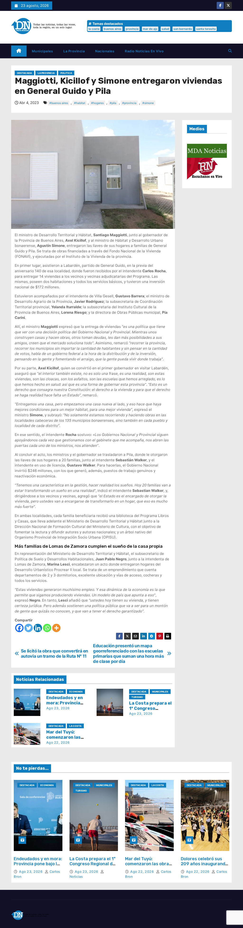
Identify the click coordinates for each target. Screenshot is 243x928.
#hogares (97, 103)
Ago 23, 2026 (58, 708)
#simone (148, 103)
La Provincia (74, 51)
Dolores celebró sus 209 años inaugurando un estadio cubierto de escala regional (204, 866)
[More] (56, 628)
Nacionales (104, 51)
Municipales (42, 51)
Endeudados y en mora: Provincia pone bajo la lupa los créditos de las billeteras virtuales (38, 866)
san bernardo (182, 29)
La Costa (75, 725)
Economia (76, 691)
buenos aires (113, 29)
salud (165, 29)
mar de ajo (150, 29)
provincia (132, 29)
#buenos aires (58, 103)
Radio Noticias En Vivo (144, 51)
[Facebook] (19, 628)
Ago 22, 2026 (58, 742)
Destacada (24, 73)
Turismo (137, 697)
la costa (94, 29)
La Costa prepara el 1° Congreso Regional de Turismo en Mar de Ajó (93, 864)
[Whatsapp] (47, 628)
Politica (66, 73)
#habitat (79, 103)
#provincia (129, 103)
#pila (113, 103)
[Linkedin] (38, 628)
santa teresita (206, 29)
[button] (230, 51)
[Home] (19, 51)
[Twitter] (28, 628)
